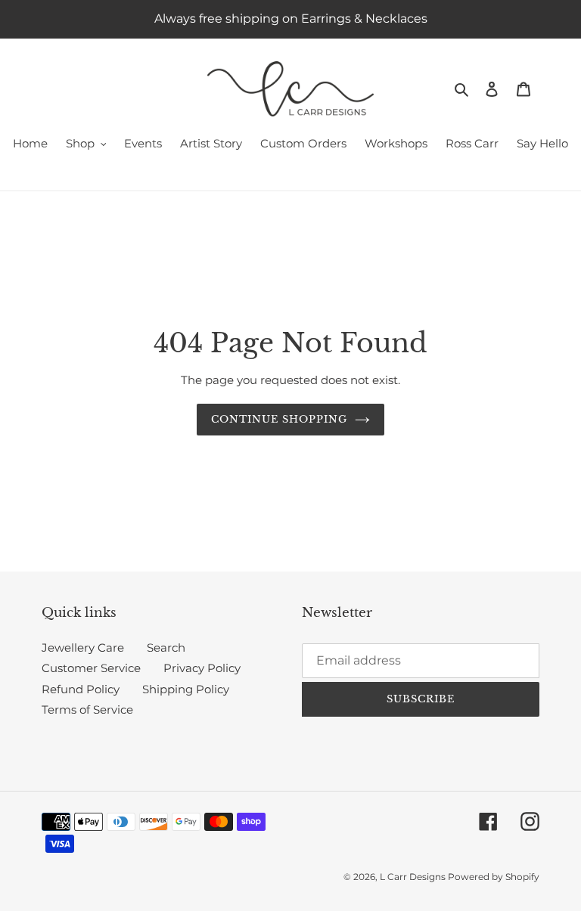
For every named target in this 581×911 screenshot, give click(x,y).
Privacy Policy (202, 668)
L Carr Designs (414, 876)
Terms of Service (87, 709)
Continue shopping (279, 419)
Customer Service (91, 668)
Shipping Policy (185, 689)
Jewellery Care (83, 647)
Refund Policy (81, 689)
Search (166, 647)
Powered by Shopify (493, 876)
